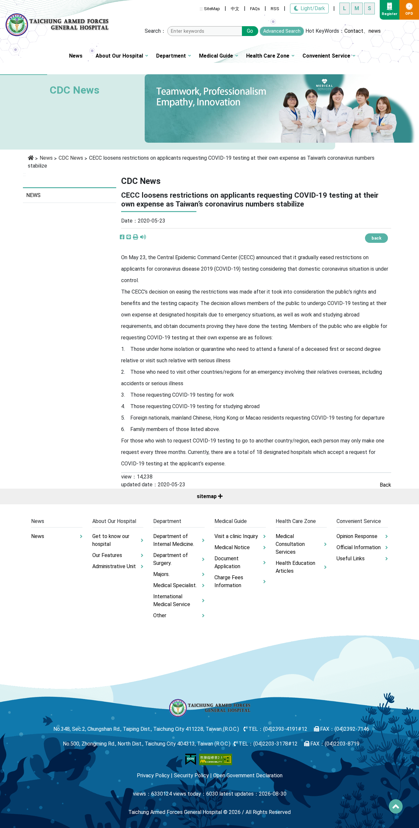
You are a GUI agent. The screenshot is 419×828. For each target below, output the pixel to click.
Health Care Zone (267, 56)
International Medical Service (171, 600)
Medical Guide (216, 56)
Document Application (227, 562)
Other (159, 615)
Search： (155, 31)
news (375, 31)
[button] (135, 237)
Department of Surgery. (170, 559)
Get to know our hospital (110, 540)
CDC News (71, 158)
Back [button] (385, 485)
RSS (275, 8)
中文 (235, 8)
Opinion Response (357, 536)
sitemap (207, 496)
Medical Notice (232, 547)
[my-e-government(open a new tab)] (190, 759)
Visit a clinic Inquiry (236, 536)
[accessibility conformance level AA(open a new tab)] (215, 759)
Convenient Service (326, 56)
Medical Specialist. (175, 585)
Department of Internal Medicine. (173, 540)
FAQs (255, 8)
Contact (353, 31)
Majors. (161, 574)
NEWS (33, 195)
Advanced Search (282, 31)
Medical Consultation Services (290, 544)
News (75, 56)
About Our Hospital (119, 56)
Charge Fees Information (228, 581)
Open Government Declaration (247, 775)
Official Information (359, 547)
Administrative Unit (114, 566)
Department (171, 56)
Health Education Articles (295, 567)
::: (201, 8)
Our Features (107, 555)
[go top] (396, 806)
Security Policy (191, 775)
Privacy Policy (153, 775)
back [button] (376, 238)
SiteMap (212, 8)
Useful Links (351, 558)
